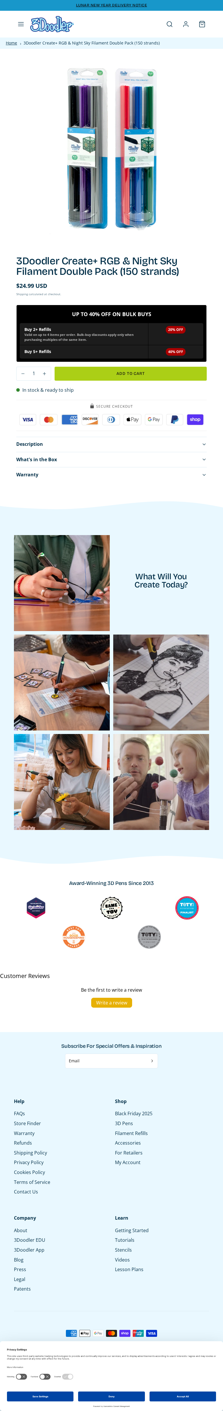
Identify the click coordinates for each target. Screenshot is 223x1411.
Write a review (111, 1003)
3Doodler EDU (29, 1240)
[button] (21, 24)
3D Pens (124, 1123)
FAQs (19, 1113)
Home (11, 43)
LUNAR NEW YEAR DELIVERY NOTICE (111, 5)
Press (20, 1269)
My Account (128, 1162)
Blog (19, 1260)
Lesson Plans (129, 1269)
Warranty (24, 1133)
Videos (122, 1260)
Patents (22, 1289)
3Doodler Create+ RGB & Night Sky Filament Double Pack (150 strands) (92, 43)
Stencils (123, 1250)
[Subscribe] (152, 1061)
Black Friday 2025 (133, 1113)
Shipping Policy (30, 1153)
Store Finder (27, 1123)
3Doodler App (29, 1250)
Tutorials (124, 1240)
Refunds (23, 1143)
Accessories (128, 1143)
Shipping (22, 294)
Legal (19, 1279)
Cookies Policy (29, 1172)
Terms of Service (32, 1182)
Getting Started (132, 1230)
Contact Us (26, 1192)
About (20, 1230)
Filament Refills (131, 1133)
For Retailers (129, 1153)
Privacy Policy (29, 1162)
